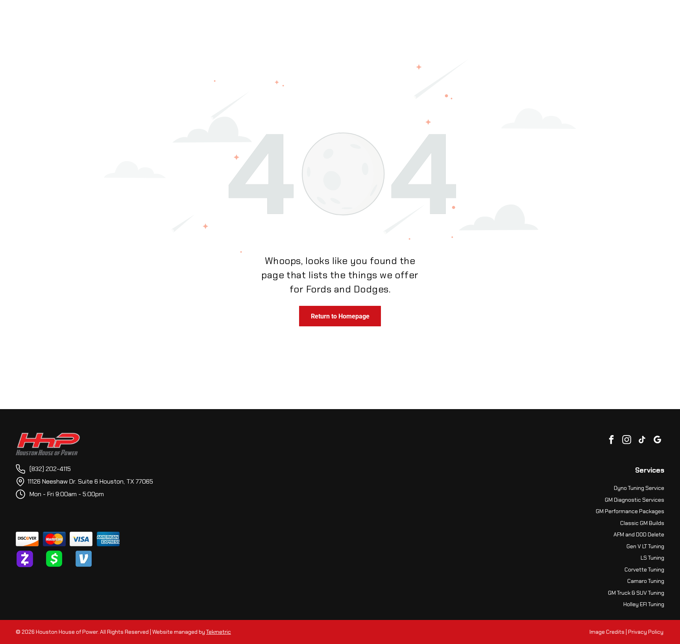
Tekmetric (218, 631)
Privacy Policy (645, 631)
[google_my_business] (657, 441)
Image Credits (607, 631)
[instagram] (627, 441)
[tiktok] (642, 441)
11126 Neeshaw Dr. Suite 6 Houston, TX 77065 (90, 481)
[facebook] (611, 441)
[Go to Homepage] (48, 437)
